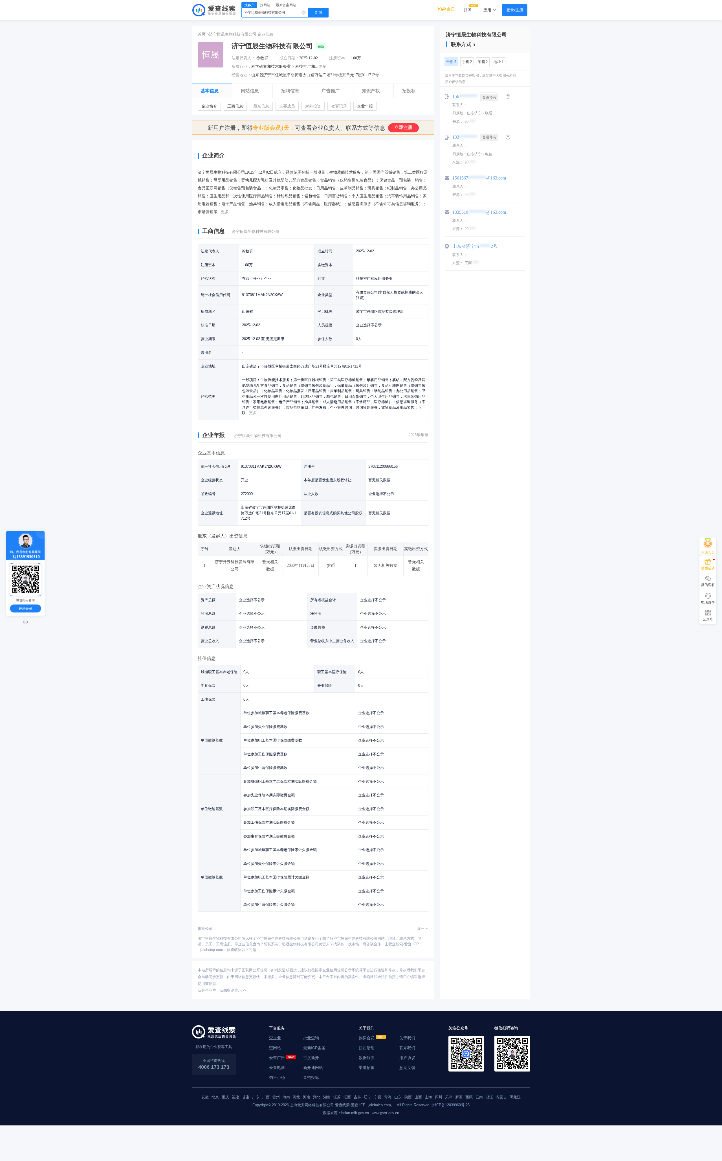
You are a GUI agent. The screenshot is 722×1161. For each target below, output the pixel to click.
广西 (266, 1097)
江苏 (337, 1097)
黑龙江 (515, 1097)
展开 (420, 928)
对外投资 (313, 106)
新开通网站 (313, 1067)
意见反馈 (407, 1067)
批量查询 (311, 1038)
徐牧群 (262, 58)
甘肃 (245, 1097)
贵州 (276, 1097)
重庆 (225, 1097)
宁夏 (377, 1097)
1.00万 (355, 58)
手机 (467, 62)
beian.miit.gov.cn (355, 1113)
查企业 (275, 1038)
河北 (296, 1097)
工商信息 (235, 106)
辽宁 (367, 1097)
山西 (418, 1097)
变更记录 (339, 106)
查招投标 (311, 1077)
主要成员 (287, 106)
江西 (347, 1097)
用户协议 (407, 1057)
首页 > (203, 34)
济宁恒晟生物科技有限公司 (232, 34)
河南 (306, 1097)
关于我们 (407, 1038)
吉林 (357, 1097)
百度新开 (311, 1057)
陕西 (408, 1097)
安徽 (205, 1097)
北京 (215, 1097)
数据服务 (367, 1057)
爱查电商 (277, 1067)
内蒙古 (501, 1097)
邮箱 (483, 62)
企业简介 (209, 106)
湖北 (316, 1097)
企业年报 (365, 106)
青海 (387, 1097)
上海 (428, 1097)
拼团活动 (367, 1048)
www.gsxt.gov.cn (385, 1113)
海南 (286, 1097)
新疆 (459, 1097)
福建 (235, 1097)
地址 (499, 62)
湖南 (327, 1097)
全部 (451, 62)
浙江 (489, 1097)
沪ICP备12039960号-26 (451, 1105)
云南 (479, 1097)
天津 (448, 1097)
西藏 (469, 1097)
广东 (255, 1097)
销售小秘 (277, 1077)
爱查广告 (277, 1057)
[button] (508, 96)
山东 (398, 1097)
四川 (438, 1097)
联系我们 (407, 1048)
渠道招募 (367, 1067)
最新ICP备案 (314, 1048)
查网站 (275, 1048)
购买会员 (367, 1038)
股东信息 (261, 106)
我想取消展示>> (233, 990)
